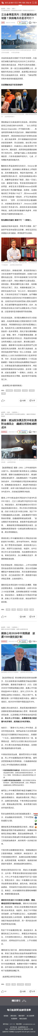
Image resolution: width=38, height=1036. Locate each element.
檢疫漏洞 (9, 390)
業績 (14, 984)
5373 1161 (12, 1024)
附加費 (20, 609)
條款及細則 (23, 1018)
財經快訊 (4, 432)
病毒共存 (17, 390)
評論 (27, 2)
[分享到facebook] (36, 818)
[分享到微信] (36, 821)
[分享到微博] (36, 827)
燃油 (14, 609)
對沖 (26, 609)
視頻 (23, 2)
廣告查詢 (13, 1016)
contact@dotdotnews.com (29, 1024)
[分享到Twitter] (36, 824)
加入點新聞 (30, 1016)
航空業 (28, 984)
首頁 (6, 2)
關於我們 (21, 1016)
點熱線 (6, 1016)
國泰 (4, 393)
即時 (20, 2)
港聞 (3, 22)
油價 (32, 609)
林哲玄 (32, 390)
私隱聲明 (14, 1018)
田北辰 (25, 390)
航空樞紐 (20, 984)
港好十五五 (14, 2)
